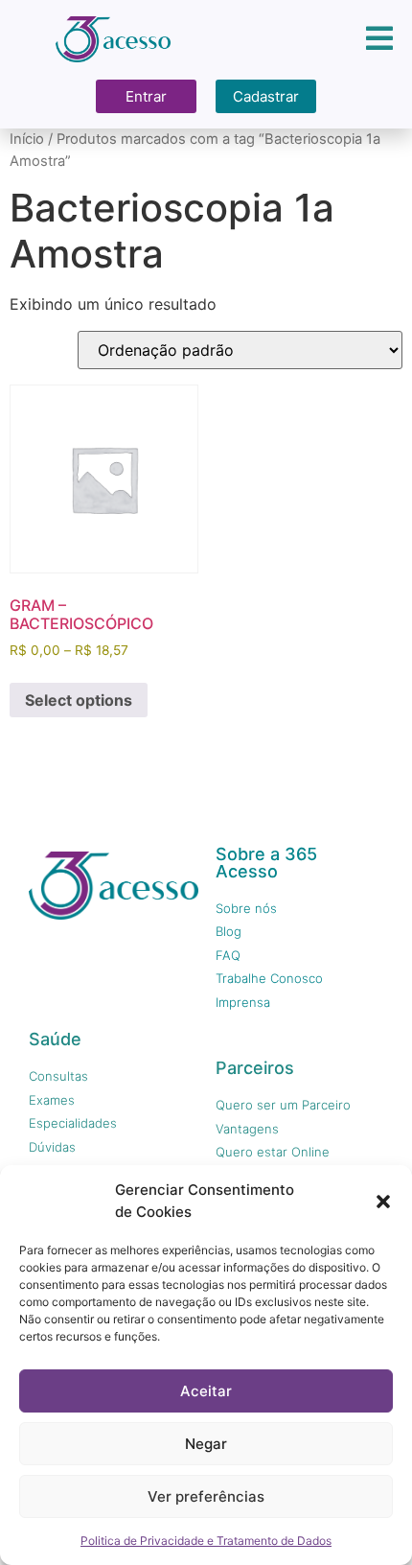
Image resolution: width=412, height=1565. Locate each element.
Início (27, 139)
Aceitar (206, 1391)
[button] (383, 1201)
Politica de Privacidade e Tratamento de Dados (206, 1540)
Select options (78, 700)
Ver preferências (206, 1496)
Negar (206, 1444)
